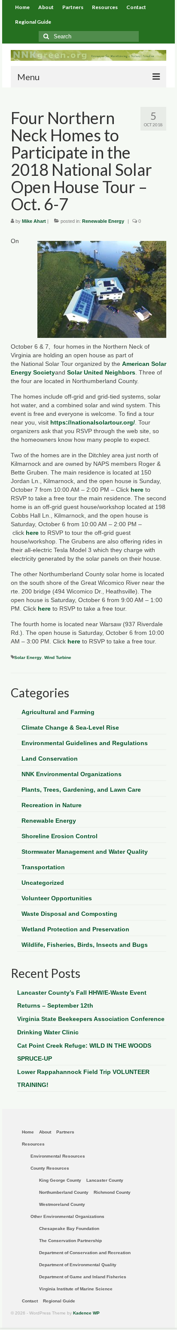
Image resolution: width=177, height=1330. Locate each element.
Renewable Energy (103, 221)
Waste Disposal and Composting (69, 913)
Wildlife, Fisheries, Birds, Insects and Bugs (84, 944)
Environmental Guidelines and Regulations (84, 743)
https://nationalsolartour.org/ (92, 422)
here (137, 489)
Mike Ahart (34, 221)
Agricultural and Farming (58, 712)
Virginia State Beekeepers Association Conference (91, 1018)
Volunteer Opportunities (56, 898)
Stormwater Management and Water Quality (84, 851)
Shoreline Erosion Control (59, 836)
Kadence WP (86, 1313)
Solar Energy (28, 657)
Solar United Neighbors (101, 372)
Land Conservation (49, 758)
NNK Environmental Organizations (71, 774)
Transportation (43, 867)
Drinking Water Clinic (48, 1032)
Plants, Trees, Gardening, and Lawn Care (81, 789)
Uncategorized (42, 882)
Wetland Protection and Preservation (75, 929)
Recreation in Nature (51, 805)
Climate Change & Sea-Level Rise (70, 727)
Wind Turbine (57, 657)
